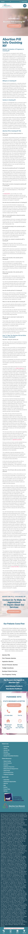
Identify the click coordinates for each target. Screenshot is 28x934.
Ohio (6, 923)
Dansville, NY (3, 904)
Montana (2, 921)
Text (11, 932)
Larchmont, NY (10, 879)
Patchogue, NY (12, 857)
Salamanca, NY (4, 850)
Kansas (18, 919)
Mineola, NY (23, 868)
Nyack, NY (17, 860)
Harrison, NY (21, 890)
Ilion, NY (20, 885)
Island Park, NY (9, 885)
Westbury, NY (8, 835)
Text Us (20, 715)
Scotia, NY (9, 848)
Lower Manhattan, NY (17, 875)
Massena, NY (5, 872)
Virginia (6, 924)
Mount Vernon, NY (8, 867)
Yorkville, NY (18, 833)
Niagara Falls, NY (11, 863)
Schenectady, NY (15, 848)
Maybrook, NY (17, 871)
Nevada (6, 921)
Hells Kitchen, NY (19, 889)
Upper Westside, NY (9, 841)
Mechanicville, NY (10, 871)
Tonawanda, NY (4, 844)
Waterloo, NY (10, 838)
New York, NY (5, 864)
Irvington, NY (15, 885)
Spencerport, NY (4, 846)
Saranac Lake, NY (21, 849)
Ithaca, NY (3, 885)
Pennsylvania (14, 923)
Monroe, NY (17, 868)
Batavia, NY (9, 912)
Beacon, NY (10, 910)
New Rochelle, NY (20, 864)
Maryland (3, 920)
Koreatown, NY (13, 880)
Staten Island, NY (21, 831)
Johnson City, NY (13, 883)
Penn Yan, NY (11, 856)
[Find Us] (24, 931)
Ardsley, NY (16, 913)
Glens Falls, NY (21, 893)
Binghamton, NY (4, 910)
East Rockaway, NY (23, 900)
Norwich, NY (22, 860)
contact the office (15, 566)
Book (17, 932)
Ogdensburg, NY (10, 860)
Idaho (12, 919)
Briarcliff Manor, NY (19, 909)
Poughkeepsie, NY (5, 853)
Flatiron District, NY (6, 897)
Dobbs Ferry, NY (14, 902)
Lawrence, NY (4, 879)
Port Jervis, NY (18, 853)
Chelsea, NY (17, 906)
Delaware (8, 919)
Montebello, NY (11, 868)
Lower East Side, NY (6, 831)
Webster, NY (11, 837)
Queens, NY (14, 831)
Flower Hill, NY (18, 895)
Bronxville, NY (5, 909)
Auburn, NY (10, 913)
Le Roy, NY (22, 878)
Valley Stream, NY (21, 839)
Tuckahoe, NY (9, 842)
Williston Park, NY (11, 834)
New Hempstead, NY (18, 865)
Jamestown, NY (20, 883)
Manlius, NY (3, 874)
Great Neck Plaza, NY (17, 891)
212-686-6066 (8, 715)
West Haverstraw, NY (16, 835)
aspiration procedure (17, 439)
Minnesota (18, 920)
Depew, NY (21, 902)
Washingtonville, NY (18, 838)
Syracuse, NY (3, 845)
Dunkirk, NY (8, 902)
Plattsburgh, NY (4, 856)
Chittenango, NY (23, 905)
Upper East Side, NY (18, 841)
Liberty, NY (10, 878)
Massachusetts (8, 920)
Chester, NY (12, 906)
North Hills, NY (4, 863)
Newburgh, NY (18, 863)
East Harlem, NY (18, 901)
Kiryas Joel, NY (20, 880)
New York (3, 923)
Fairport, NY (3, 898)
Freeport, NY (5, 895)
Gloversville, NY (14, 893)
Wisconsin (23, 924)
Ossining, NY (3, 859)
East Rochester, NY (5, 901)
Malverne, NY (24, 874)
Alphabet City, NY (11, 915)
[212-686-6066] (8, 711)
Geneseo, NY (13, 894)
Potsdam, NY (12, 853)
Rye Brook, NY (11, 850)
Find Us (24, 932)
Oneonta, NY (9, 859)
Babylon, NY (5, 913)
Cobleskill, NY (16, 905)
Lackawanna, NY (6, 880)
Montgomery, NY (4, 868)
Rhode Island (20, 923)
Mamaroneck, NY (16, 874)
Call (4, 932)
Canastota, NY (11, 908)
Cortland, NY (20, 904)
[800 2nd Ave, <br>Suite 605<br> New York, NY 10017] (8, 720)
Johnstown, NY (5, 883)
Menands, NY (21, 869)
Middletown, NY (14, 869)
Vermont (2, 924)
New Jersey (18, 921)
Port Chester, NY (10, 854)
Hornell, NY (12, 887)
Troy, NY (14, 842)
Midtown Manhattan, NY (6, 869)
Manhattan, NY (9, 874)
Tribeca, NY (19, 842)
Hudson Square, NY (9, 886)
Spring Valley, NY (23, 845)
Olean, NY (20, 859)
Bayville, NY (16, 910)
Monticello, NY (23, 867)
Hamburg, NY (10, 891)
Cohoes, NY (10, 905)
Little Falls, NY (21, 876)
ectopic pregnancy (20, 368)
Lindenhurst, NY (4, 878)
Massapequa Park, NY (13, 872)
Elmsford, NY (15, 898)
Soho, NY (16, 846)
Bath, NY (4, 912)
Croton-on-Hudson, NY (12, 904)
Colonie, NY (4, 905)
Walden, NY (14, 839)
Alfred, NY (17, 915)
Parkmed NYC (7, 193)
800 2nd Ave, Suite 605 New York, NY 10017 (8, 727)
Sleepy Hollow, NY (22, 846)
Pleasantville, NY (18, 854)
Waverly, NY (17, 837)
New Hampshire (12, 921)
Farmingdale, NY (22, 897)
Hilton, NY (17, 887)
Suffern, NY (9, 845)
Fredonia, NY (11, 895)
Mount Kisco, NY (15, 867)
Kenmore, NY (20, 882)
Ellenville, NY (8, 900)
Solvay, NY (10, 846)
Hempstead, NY (12, 889)
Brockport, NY (12, 909)
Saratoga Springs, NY (12, 849)
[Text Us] (19, 711)
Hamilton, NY (3, 891)
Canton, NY (4, 908)
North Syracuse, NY (21, 861)
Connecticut (3, 919)
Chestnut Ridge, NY (5, 906)
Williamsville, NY (18, 834)
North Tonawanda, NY (12, 861)
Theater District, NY (12, 844)
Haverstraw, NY (4, 890)
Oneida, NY (15, 859)
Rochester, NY (15, 852)
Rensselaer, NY (21, 852)
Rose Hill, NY (21, 850)
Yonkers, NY (23, 833)
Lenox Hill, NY (16, 878)
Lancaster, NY (17, 879)
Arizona (13, 917)
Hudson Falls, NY (18, 886)
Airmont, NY (8, 916)
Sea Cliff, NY (3, 848)
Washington (10, 924)
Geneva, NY (7, 894)
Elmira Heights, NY (22, 898)
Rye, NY (16, 850)
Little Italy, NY (15, 876)
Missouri (23, 920)
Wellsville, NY (5, 837)
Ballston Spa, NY (15, 912)
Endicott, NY (9, 898)
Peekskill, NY (5, 857)
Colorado (22, 917)
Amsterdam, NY (22, 913)
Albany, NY (3, 916)
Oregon (9, 923)
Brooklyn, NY (18, 830)
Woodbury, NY (4, 834)
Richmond (14, 916)
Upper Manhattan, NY (10, 833)
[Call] (4, 931)
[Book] (17, 931)
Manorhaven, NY (22, 872)
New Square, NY (12, 864)
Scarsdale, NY (23, 848)
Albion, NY (22, 915)
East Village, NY (14, 900)
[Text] (11, 931)
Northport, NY (4, 861)
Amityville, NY (4, 915)
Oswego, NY (23, 857)
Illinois (15, 919)
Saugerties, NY (4, 849)
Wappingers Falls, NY (7, 839)
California (17, 917)
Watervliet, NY (23, 837)
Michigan (14, 920)
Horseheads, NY (5, 887)
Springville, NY (15, 845)
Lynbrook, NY (9, 875)
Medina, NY (3, 871)
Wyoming (3, 925)
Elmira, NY (3, 900)
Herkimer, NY (5, 889)
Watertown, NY (4, 838)
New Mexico (24, 921)
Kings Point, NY (14, 882)
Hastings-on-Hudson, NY (13, 890)
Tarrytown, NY (20, 844)
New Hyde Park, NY (9, 865)
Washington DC (17, 924)
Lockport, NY (8, 876)
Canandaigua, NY (18, 908)
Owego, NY (17, 857)
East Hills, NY (12, 901)
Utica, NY (3, 841)
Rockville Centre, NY (6, 852)
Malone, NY (3, 875)
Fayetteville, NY (14, 897)
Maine (21, 919)
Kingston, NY (7, 882)
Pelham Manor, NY (18, 856)
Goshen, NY (7, 893)
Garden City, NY (20, 894)
